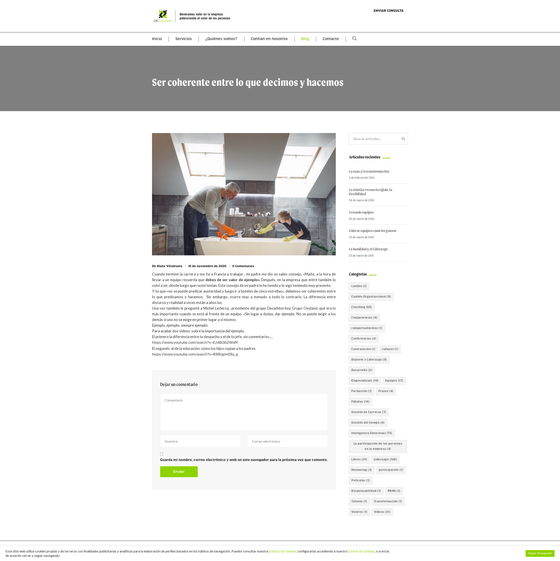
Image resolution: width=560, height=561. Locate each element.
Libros (359, 459)
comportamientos (367, 328)
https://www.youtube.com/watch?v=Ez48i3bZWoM (195, 343)
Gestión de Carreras (368, 412)
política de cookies (282, 551)
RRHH (394, 491)
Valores (359, 512)
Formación (361, 391)
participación (391, 470)
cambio (359, 286)
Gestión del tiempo (368, 422)
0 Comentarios (243, 266)
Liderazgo (385, 459)
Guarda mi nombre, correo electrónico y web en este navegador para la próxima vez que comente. (244, 460)
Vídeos (382, 512)
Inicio (157, 39)
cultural (390, 349)
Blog (305, 39)
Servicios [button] (183, 39)
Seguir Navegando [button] (540, 553)
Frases (386, 391)
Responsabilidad (366, 491)
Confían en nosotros (269, 39)
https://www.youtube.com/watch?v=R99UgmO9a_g (195, 354)
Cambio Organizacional (371, 296)
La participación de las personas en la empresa (378, 446)
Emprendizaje (365, 380)
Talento (359, 501)
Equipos (394, 380)
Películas (360, 480)
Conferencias (363, 338)
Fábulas (360, 401)
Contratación (363, 349)
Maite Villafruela (169, 266)
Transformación (388, 501)
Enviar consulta (389, 11)
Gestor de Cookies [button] (361, 551)
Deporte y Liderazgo (369, 359)
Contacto (331, 39)
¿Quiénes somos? (221, 39)
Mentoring (361, 470)
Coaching (361, 307)
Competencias (364, 317)
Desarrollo (361, 370)
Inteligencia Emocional (371, 433)
